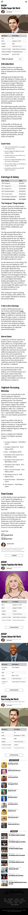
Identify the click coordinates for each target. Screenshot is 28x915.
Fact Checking (10, 903)
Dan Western (9, 12)
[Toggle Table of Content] (19, 59)
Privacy (15, 903)
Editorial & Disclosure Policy (19, 901)
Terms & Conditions (15, 904)
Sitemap (20, 903)
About (5, 899)
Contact (22, 899)
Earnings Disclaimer (8, 901)
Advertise (17, 899)
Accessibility (10, 899)
